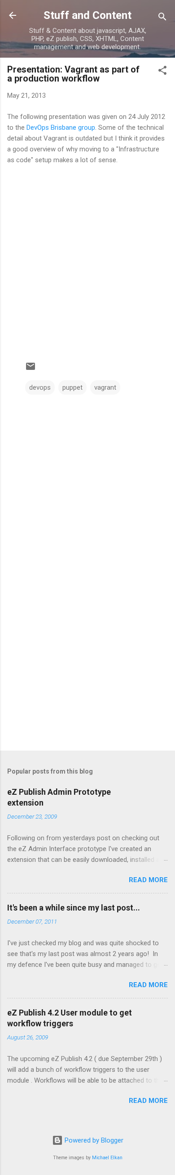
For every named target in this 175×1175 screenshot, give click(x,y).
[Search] (162, 18)
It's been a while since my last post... (73, 907)
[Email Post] (30, 369)
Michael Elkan (107, 1158)
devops (40, 387)
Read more (148, 880)
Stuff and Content (87, 15)
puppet (72, 387)
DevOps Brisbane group (60, 127)
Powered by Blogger (93, 1140)
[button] (162, 72)
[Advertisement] (87, 673)
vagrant (105, 387)
